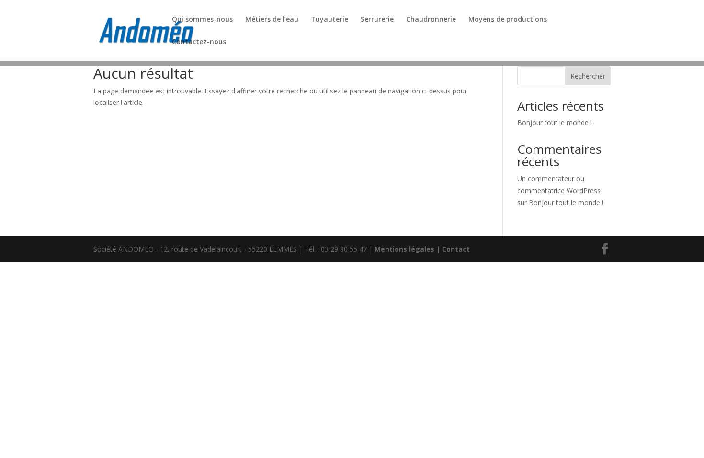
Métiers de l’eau (271, 19)
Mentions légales (404, 248)
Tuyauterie (329, 19)
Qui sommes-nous (202, 19)
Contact (456, 248)
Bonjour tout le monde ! (554, 122)
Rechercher (587, 75)
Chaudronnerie (431, 19)
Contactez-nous (199, 42)
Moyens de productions (507, 19)
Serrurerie (377, 19)
